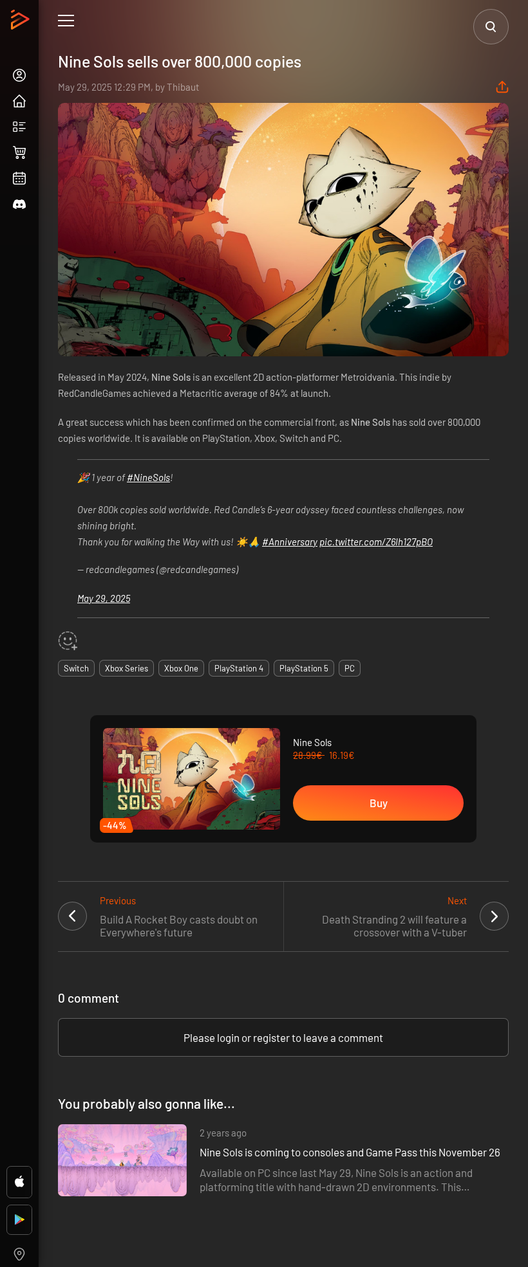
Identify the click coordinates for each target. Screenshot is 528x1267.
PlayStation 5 (303, 668)
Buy (379, 802)
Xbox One (181, 668)
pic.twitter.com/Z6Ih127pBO (376, 541)
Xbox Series (126, 668)
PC (349, 668)
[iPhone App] (19, 1182)
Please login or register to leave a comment (283, 1037)
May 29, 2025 (103, 598)
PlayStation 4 (238, 668)
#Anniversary (289, 541)
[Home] (21, 23)
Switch (76, 668)
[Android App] (19, 1220)
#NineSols (148, 477)
